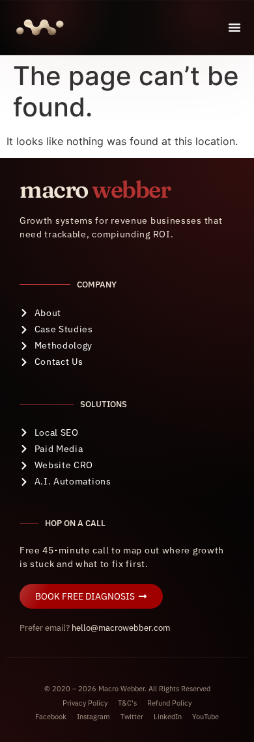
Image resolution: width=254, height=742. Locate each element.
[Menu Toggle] (234, 27)
